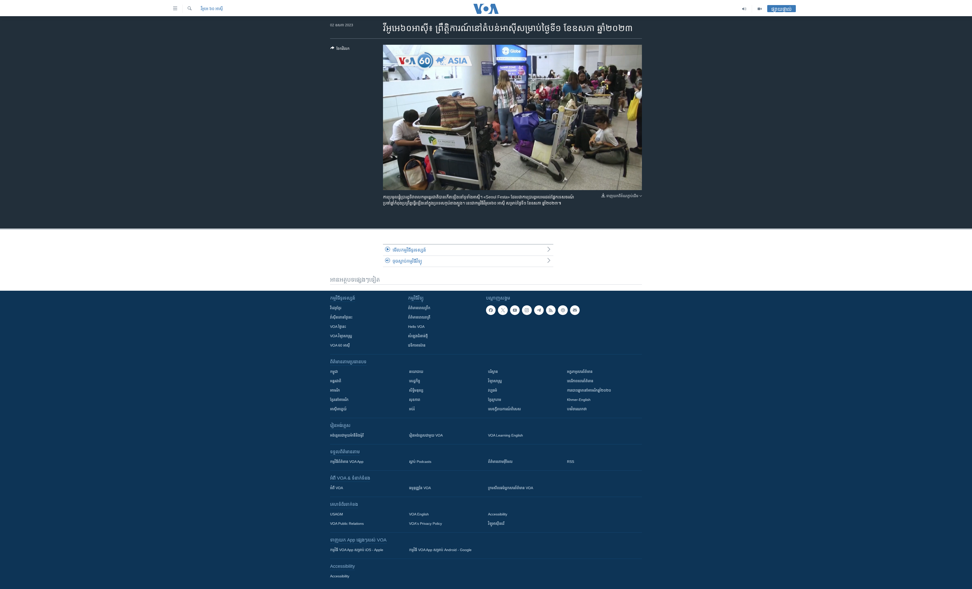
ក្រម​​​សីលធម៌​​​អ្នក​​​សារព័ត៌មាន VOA (510, 488)
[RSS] (551, 310)
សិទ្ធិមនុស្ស (416, 390)
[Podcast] (563, 310)
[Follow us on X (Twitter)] (503, 310)
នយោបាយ (416, 372)
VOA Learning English (505, 435)
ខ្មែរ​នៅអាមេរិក (339, 400)
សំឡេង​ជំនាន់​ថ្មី (418, 336)
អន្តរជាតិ (335, 381)
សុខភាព (414, 400)
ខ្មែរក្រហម (494, 400)
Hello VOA (416, 327)
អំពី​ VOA (336, 488)
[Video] (759, 9)
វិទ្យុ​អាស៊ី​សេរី (496, 524)
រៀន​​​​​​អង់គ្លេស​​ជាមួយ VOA (426, 435)
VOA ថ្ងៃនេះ (338, 327)
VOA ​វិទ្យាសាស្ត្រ (341, 336)
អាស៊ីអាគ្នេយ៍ (338, 409)
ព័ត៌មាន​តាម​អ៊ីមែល (500, 462)
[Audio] (744, 9)
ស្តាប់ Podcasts (420, 462)
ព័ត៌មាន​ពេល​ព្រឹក (419, 308)
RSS (570, 462)
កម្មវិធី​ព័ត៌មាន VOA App (346, 462)
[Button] (340, 49)
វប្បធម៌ (492, 390)
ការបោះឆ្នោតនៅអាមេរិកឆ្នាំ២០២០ (589, 390)
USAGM (336, 514)
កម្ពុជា (334, 372)
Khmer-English (579, 400)
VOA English (419, 514)
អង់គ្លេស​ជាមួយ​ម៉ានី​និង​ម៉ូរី (346, 435)
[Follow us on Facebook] (491, 310)
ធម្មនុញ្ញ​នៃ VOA (420, 488)
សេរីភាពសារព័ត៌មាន (580, 381)
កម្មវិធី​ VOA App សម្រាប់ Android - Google (440, 550)
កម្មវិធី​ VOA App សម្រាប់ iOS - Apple (356, 550)
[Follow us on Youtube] (515, 310)
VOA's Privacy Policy (425, 524)
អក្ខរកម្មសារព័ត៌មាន (580, 372)
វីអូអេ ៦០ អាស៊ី (212, 9)
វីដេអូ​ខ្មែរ (335, 308)
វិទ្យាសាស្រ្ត (495, 381)
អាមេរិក (335, 390)
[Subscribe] (575, 310)
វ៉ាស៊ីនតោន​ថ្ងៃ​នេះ (341, 317)
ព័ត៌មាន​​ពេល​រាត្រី (419, 317)
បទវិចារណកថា (577, 409)
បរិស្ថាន (493, 372)
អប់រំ (412, 409)
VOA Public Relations (347, 524)
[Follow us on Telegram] (539, 310)
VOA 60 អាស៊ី (340, 345)
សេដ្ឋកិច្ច (414, 381)
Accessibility (497, 514)
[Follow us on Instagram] (527, 310)
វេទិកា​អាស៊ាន (417, 345)
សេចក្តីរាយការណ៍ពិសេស (504, 409)
